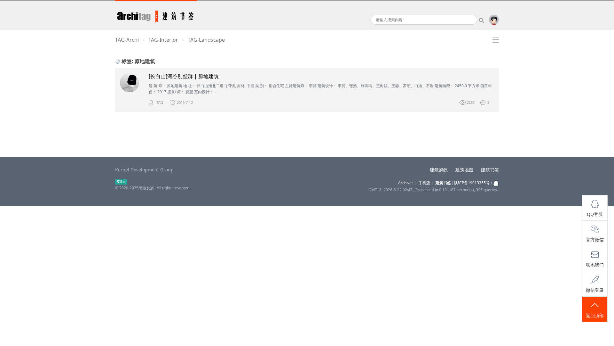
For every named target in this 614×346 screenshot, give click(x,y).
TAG (160, 102)
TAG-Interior (163, 39)
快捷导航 (495, 40)
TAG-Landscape (206, 39)
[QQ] (495, 182)
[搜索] (483, 20)
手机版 (424, 182)
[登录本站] (494, 23)
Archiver (405, 182)
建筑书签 (156, 15)
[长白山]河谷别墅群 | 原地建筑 (184, 76)
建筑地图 (464, 170)
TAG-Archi (127, 39)
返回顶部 (595, 315)
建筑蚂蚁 (439, 170)
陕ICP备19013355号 (472, 182)
